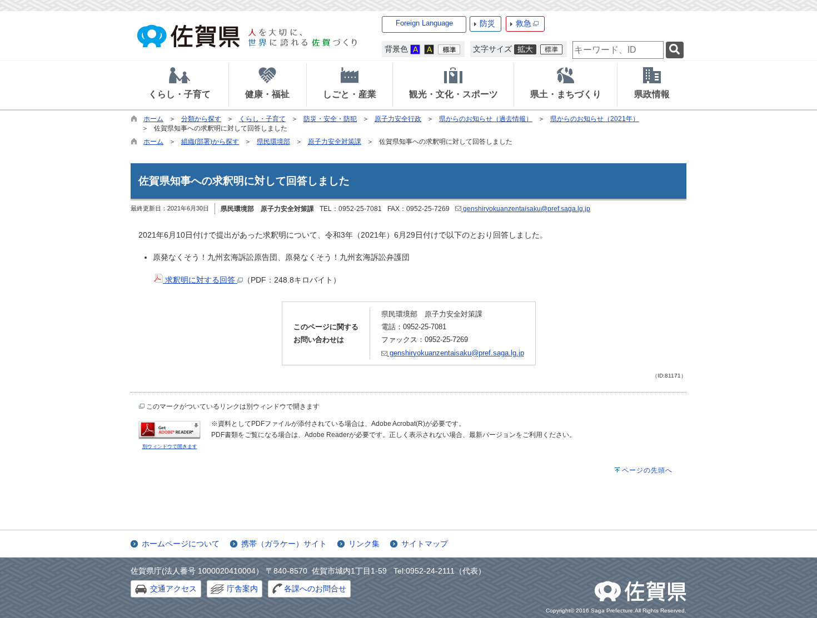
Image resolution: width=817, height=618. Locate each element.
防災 (487, 23)
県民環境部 (273, 141)
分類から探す (201, 119)
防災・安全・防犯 (330, 119)
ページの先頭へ (647, 470)
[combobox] (618, 50)
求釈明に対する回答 (200, 279)
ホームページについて (181, 543)
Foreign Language (424, 23)
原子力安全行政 (398, 119)
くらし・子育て (262, 119)
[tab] (179, 85)
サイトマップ (424, 543)
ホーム (153, 119)
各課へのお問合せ (315, 588)
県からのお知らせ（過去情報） (485, 119)
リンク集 (364, 543)
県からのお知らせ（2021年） (594, 119)
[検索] (675, 50)
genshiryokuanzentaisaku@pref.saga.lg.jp (525, 208)
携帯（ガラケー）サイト (284, 543)
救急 (523, 23)
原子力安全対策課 (334, 141)
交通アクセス (173, 588)
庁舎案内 (242, 588)
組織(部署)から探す (210, 141)
